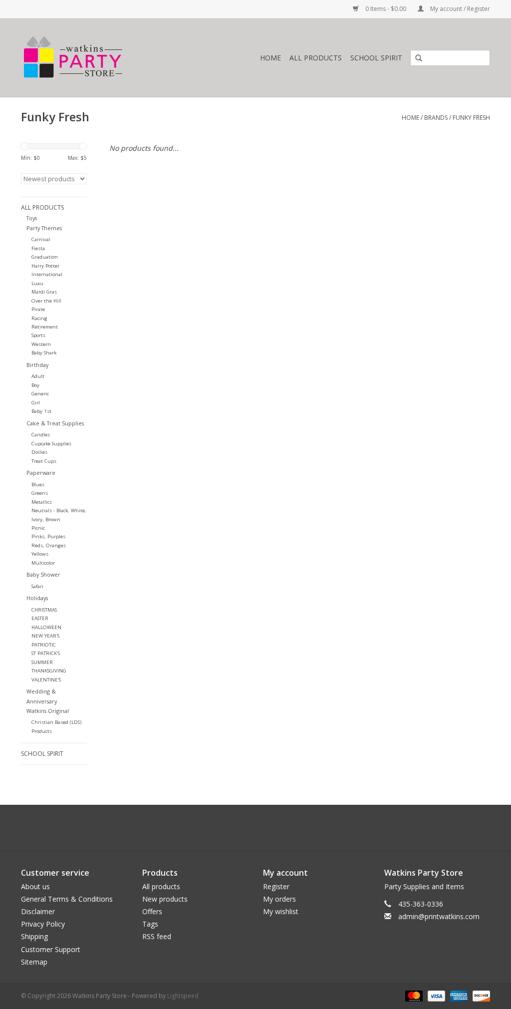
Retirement (44, 327)
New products (165, 899)
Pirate (38, 309)
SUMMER (42, 662)
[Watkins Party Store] (101, 57)
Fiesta (38, 248)
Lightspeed (183, 996)
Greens (39, 493)
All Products (315, 57)
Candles (40, 434)
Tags (150, 924)
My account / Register (459, 8)
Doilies (39, 452)
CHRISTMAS (44, 610)
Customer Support (50, 949)
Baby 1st (41, 411)
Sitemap (34, 962)
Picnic (38, 528)
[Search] (415, 58)
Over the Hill (46, 301)
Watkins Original (47, 710)
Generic (40, 393)
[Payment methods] (413, 995)
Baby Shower (43, 574)
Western (41, 344)
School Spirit (376, 57)
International (46, 274)
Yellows (39, 554)
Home (270, 57)
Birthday (37, 364)
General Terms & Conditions (67, 899)
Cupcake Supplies (51, 443)
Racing (39, 318)
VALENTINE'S (46, 679)
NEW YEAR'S (45, 636)
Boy (35, 385)
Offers (152, 911)
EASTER (39, 618)
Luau (37, 283)
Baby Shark (43, 352)
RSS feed (156, 936)
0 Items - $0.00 (386, 8)
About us (35, 886)
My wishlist (280, 911)
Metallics (41, 502)
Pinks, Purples (48, 536)
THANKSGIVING (48, 671)
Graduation (44, 257)
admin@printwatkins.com (439, 916)
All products (161, 886)
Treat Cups (43, 461)
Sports (38, 335)
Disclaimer (38, 911)
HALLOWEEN (46, 627)
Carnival (40, 239)
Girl (35, 402)
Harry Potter (45, 266)
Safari (37, 586)
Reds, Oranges (48, 545)
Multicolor (43, 563)
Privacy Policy (43, 924)
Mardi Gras (44, 292)
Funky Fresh (471, 117)
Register (276, 886)
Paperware (40, 472)
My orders (279, 899)
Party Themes (44, 228)
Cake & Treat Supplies (55, 423)
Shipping (34, 936)
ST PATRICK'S (45, 653)
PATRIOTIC (43, 645)
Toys (31, 218)
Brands (436, 117)
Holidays (37, 598)
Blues (37, 484)
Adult (37, 376)
